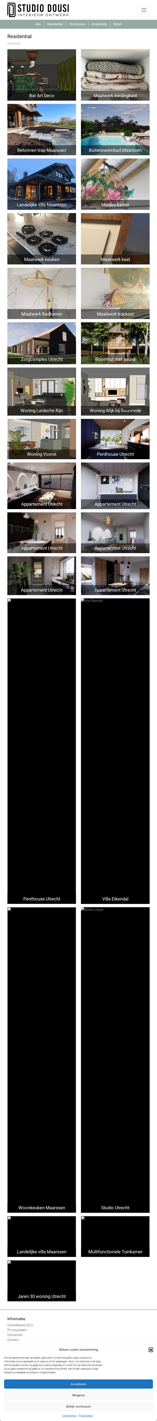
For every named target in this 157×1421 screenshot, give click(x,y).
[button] (151, 1350)
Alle (38, 24)
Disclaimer (14, 1335)
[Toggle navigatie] (144, 10)
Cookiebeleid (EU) (20, 1325)
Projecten (14, 43)
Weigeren (78, 1395)
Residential (55, 24)
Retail (117, 24)
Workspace (77, 24)
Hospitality (99, 24)
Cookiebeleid (69, 1415)
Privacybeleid (85, 1415)
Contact (13, 1340)
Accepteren (78, 1384)
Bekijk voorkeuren (78, 1406)
